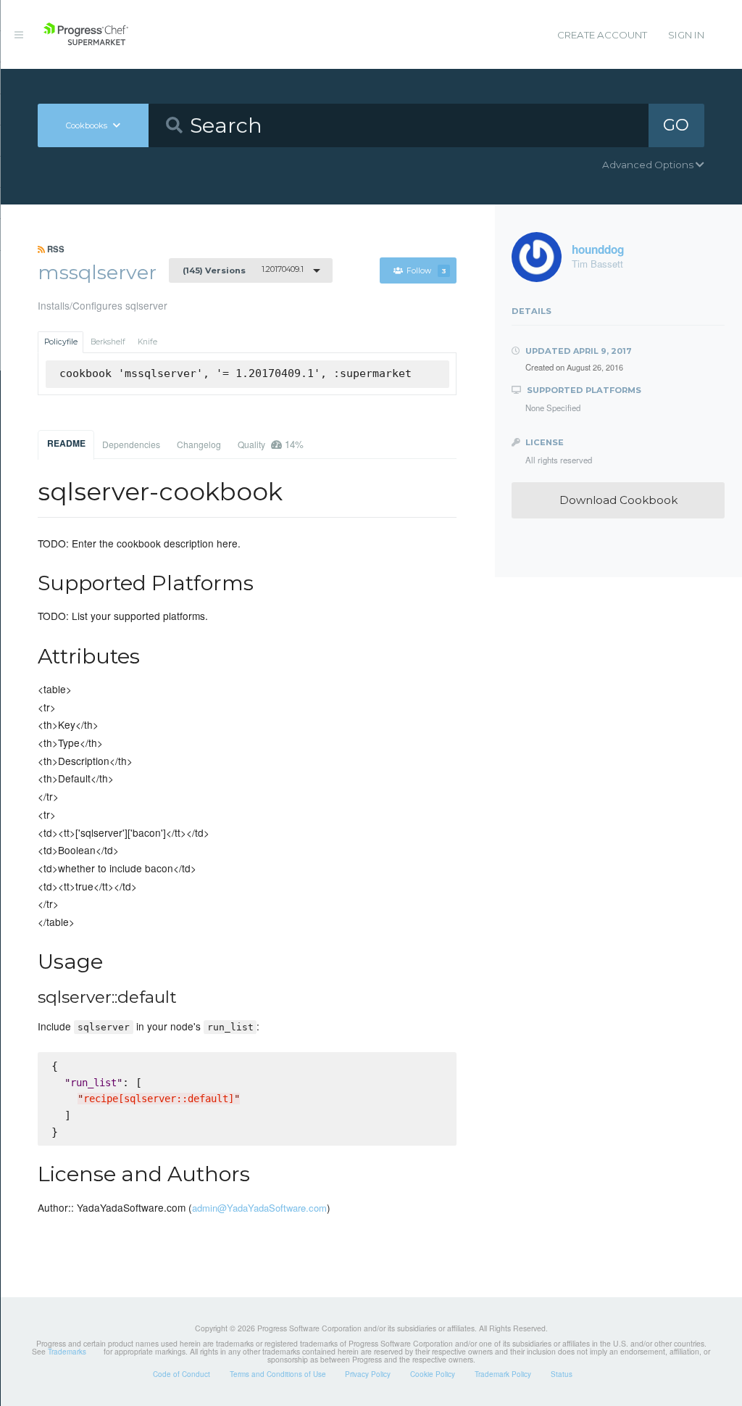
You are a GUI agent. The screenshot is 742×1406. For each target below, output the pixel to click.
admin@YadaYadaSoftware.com (259, 1208)
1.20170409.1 (243, 270)
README (66, 443)
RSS (54, 249)
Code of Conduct (181, 1374)
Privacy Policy (368, 1374)
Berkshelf (108, 342)
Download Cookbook (618, 500)
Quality (271, 444)
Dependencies (131, 444)
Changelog (199, 444)
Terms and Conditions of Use (278, 1374)
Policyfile (61, 342)
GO (676, 125)
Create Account (602, 35)
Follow (426, 271)
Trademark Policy (503, 1374)
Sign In (686, 35)
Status (561, 1374)
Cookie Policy (432, 1374)
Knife (147, 342)
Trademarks (67, 1352)
